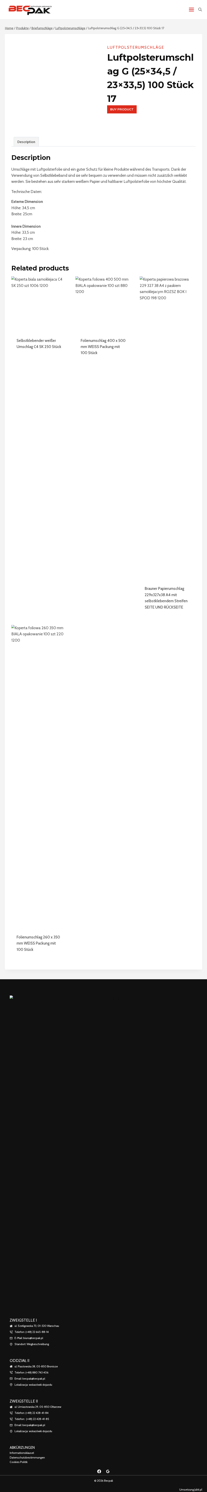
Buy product (122, 109)
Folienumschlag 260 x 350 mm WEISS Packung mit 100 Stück (38, 943)
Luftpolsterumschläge (135, 47)
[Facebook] (99, 1471)
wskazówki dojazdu (40, 1384)
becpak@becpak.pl (33, 1378)
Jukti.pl (198, 1489)
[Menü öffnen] (191, 9)
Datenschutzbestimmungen (27, 1457)
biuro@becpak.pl (33, 1338)
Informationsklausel (22, 1452)
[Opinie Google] (108, 1471)
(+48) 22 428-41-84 (37, 1412)
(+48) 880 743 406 (37, 1372)
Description (26, 142)
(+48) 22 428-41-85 (37, 1419)
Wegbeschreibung (38, 1344)
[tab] (26, 141)
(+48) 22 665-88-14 (37, 1332)
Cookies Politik (18, 1462)
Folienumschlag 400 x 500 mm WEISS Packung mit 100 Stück (103, 346)
